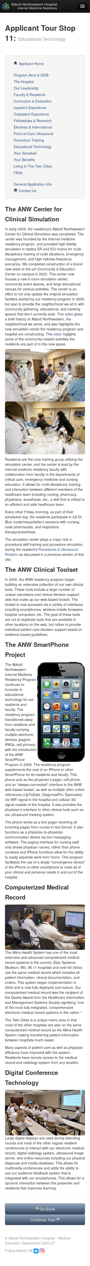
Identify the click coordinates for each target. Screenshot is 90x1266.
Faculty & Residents (29, 94)
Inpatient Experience (30, 107)
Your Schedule (25, 153)
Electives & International (33, 127)
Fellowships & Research (33, 120)
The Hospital (24, 81)
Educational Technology (33, 146)
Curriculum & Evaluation (33, 101)
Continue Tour (43, 1219)
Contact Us (27, 190)
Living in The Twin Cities (33, 166)
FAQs (18, 172)
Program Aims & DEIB (31, 75)
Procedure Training (29, 140)
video (58, 333)
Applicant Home (31, 63)
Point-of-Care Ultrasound (33, 133)
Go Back (47, 1209)
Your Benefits (24, 159)
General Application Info (33, 184)
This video (65, 313)
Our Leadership (26, 88)
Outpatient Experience (31, 114)
